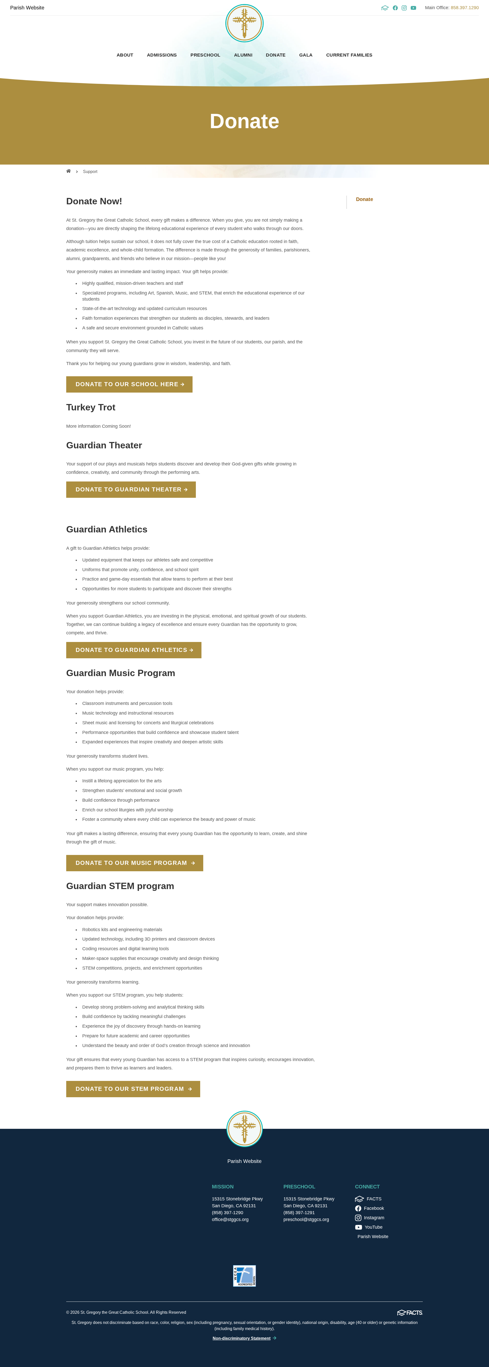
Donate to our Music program (132, 863)
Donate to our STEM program (131, 1089)
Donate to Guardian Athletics (131, 650)
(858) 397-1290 (227, 1212)
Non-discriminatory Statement (241, 1338)
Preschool (205, 55)
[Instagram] (404, 7)
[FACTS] (385, 7)
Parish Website (27, 7)
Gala (306, 55)
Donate (276, 55)
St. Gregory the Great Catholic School (244, 23)
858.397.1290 (465, 7)
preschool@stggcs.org (306, 1219)
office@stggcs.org (230, 1219)
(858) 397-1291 (299, 1212)
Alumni (243, 55)
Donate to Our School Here (127, 384)
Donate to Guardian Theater (129, 489)
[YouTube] (413, 7)
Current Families (349, 55)
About (125, 55)
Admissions (162, 55)
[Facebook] (395, 7)
